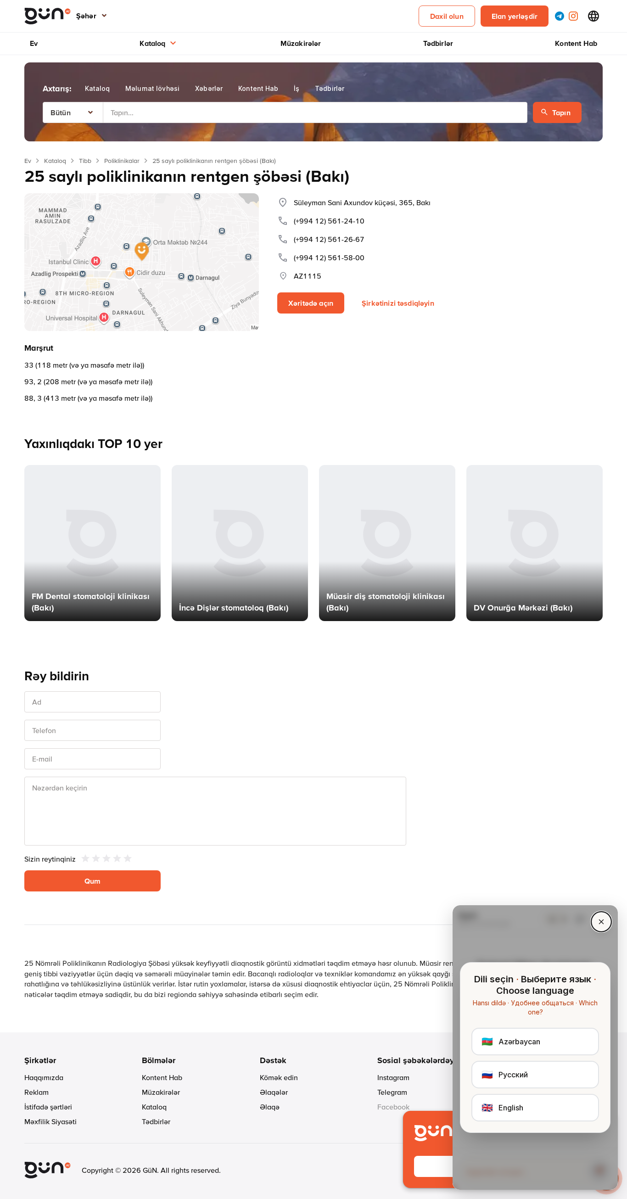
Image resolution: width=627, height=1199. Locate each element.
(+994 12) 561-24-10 (329, 221)
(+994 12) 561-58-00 (329, 257)
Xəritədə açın (310, 303)
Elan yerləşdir (514, 16)
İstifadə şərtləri (48, 1107)
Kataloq (152, 43)
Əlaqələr (274, 1092)
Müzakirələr (300, 43)
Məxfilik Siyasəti (50, 1121)
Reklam (36, 1092)
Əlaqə (270, 1107)
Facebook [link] (393, 1107)
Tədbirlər (438, 43)
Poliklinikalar (122, 160)
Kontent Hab (576, 43)
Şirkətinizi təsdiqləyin (398, 303)
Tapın (561, 112)
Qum (92, 881)
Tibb (85, 160)
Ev (34, 43)
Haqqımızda (43, 1077)
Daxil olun (447, 16)
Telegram (392, 1092)
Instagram (393, 1077)
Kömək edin (279, 1077)
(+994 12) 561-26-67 (329, 239)
